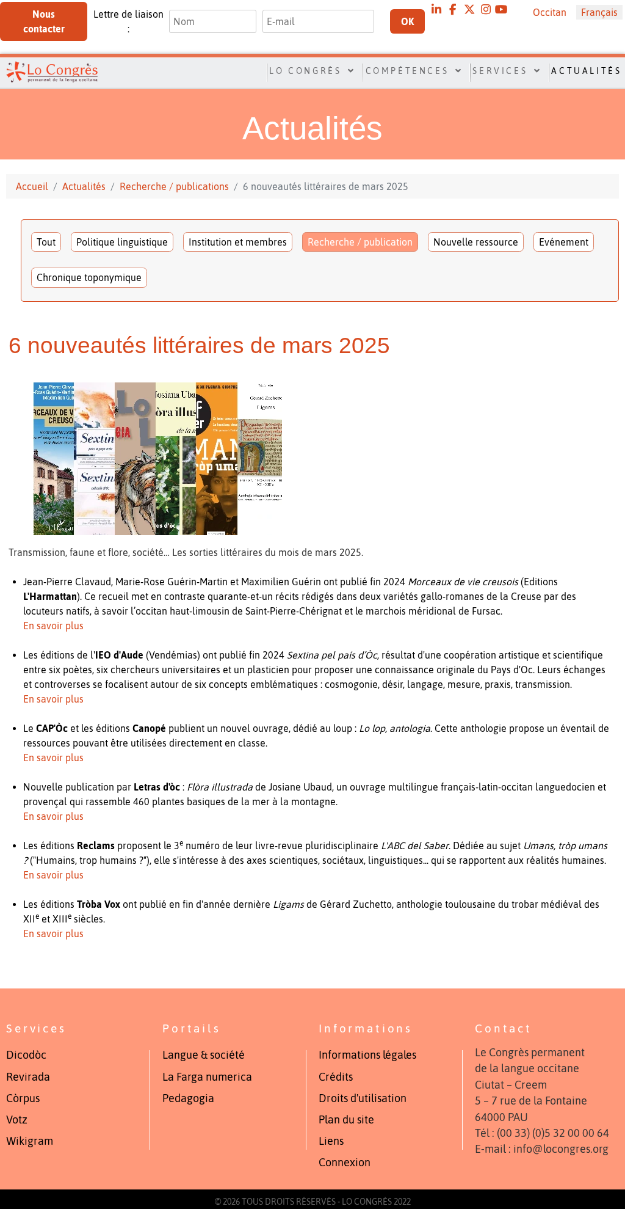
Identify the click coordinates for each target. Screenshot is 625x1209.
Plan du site (346, 1120)
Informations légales (367, 1055)
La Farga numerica (207, 1077)
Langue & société (203, 1055)
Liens (331, 1141)
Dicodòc (26, 1055)
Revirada (28, 1077)
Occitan (549, 12)
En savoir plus (53, 625)
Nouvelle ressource (475, 241)
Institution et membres (238, 241)
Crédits (336, 1077)
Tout (46, 241)
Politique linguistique (122, 241)
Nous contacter (44, 21)
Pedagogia (188, 1098)
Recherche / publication (360, 241)
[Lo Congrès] (47, 71)
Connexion (344, 1162)
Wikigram (29, 1141)
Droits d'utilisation (362, 1098)
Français (599, 12)
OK (407, 21)
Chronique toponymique (89, 277)
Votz (16, 1120)
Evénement (563, 241)
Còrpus (23, 1098)
